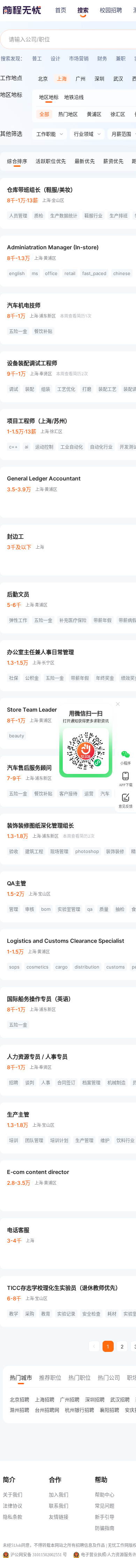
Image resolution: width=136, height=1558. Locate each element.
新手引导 (104, 1517)
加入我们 (58, 1494)
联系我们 (58, 1506)
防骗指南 (104, 1528)
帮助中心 (104, 1494)
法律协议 (12, 1506)
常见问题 (104, 1506)
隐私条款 (12, 1517)
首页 (60, 10)
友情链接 (58, 1517)
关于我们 (12, 1494)
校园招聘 (111, 10)
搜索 (83, 10)
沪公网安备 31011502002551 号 (38, 1554)
